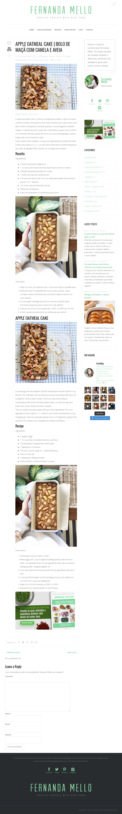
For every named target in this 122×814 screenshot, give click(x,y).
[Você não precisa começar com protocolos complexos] (95, 390)
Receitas (58, 30)
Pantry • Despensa (92, 186)
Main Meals (89, 181)
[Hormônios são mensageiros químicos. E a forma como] (87, 390)
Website (8, 735)
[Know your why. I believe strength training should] (87, 406)
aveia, (36, 144)
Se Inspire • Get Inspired (94, 196)
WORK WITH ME (70, 30)
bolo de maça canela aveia (37, 60)
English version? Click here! (26, 114)
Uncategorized (90, 211)
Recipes (44, 56)
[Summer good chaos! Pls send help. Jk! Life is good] (87, 398)
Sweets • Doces (55, 56)
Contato (89, 30)
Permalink (57, 60)
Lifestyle (87, 177)
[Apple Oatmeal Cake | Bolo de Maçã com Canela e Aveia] (46, 87)
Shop (81, 30)
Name (8, 713)
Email (8, 724)
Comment (9, 676)
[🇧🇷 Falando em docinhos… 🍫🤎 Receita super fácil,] (103, 398)
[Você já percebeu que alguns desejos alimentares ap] (111, 398)
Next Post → (73, 652)
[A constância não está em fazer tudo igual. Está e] (95, 398)
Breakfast (88, 157)
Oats (39, 413)
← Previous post (12, 652)
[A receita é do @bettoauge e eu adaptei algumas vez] (95, 406)
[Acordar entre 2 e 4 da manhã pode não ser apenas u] (103, 390)
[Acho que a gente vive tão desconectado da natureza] (103, 406)
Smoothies (88, 201)
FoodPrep (88, 162)
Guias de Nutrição (44, 30)
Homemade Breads (92, 172)
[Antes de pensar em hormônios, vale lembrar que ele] (111, 390)
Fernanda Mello (25, 56)
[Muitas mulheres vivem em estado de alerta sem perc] (111, 406)
